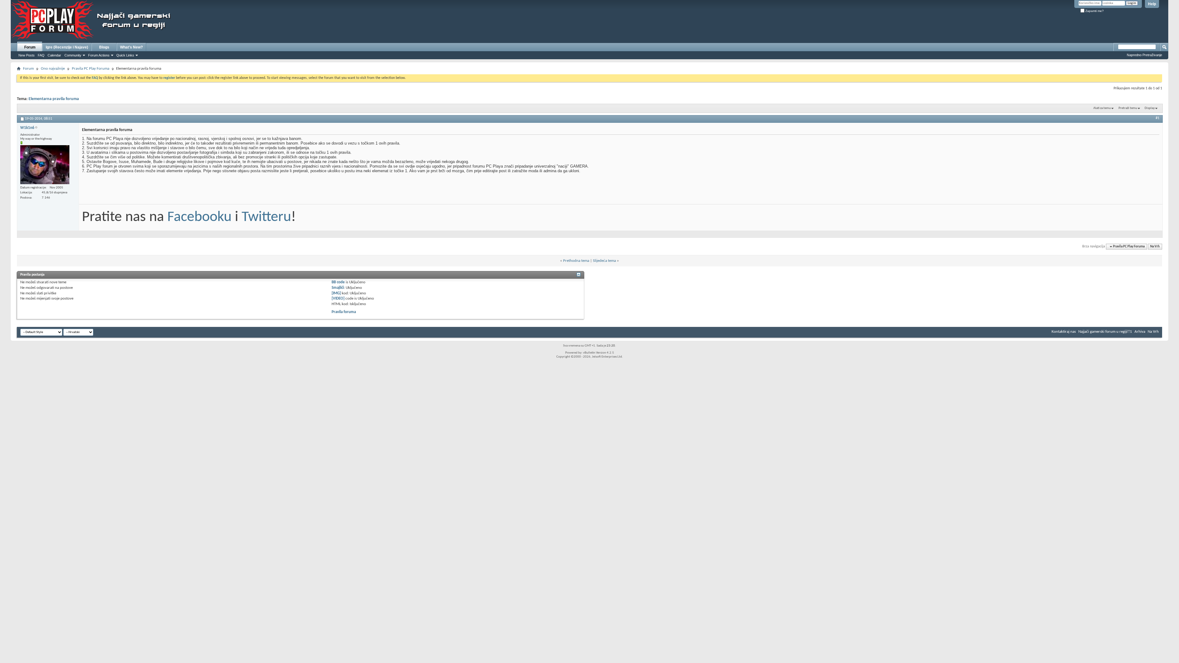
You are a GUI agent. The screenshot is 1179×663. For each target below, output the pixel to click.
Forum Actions (99, 55)
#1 (1157, 118)
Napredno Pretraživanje (1144, 55)
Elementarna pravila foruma (54, 99)
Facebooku (199, 217)
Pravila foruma (344, 312)
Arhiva (1139, 332)
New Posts (26, 55)
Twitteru (266, 217)
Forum (30, 47)
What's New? (131, 47)
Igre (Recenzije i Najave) (67, 47)
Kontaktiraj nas (1064, 332)
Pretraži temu (1128, 108)
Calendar (54, 55)
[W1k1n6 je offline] (44, 164)
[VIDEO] (338, 298)
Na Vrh (1155, 246)
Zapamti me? (1094, 11)
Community (72, 55)
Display (1150, 108)
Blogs (104, 47)
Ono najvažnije (53, 69)
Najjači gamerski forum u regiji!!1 (1105, 332)
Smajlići (338, 288)
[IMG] (336, 293)
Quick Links (125, 55)
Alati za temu (1102, 108)
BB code (338, 282)
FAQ (41, 55)
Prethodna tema (576, 261)
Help (1152, 4)
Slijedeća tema (604, 261)
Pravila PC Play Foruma (90, 69)
